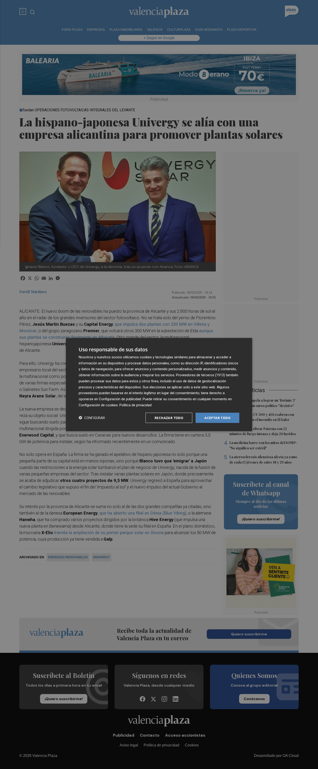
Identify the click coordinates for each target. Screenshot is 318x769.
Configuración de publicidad (120, 399)
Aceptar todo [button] (217, 417)
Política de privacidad (135, 405)
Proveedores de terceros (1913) (200, 375)
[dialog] (159, 384)
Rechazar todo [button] (169, 417)
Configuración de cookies (98, 405)
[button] (92, 417)
